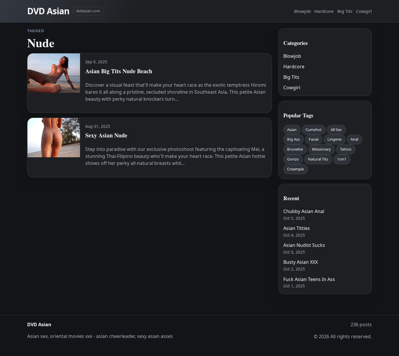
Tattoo (345, 149)
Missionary (321, 149)
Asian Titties (296, 228)
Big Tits (344, 11)
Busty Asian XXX (300, 262)
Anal (354, 139)
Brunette (295, 149)
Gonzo (293, 159)
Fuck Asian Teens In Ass (309, 279)
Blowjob (302, 11)
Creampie (295, 169)
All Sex (336, 129)
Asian (291, 129)
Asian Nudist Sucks (304, 245)
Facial (313, 139)
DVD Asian (48, 11)
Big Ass (293, 139)
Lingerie (334, 139)
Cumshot (314, 129)
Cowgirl (364, 11)
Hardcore (324, 11)
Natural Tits (318, 159)
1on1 (341, 159)
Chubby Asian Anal (303, 211)
